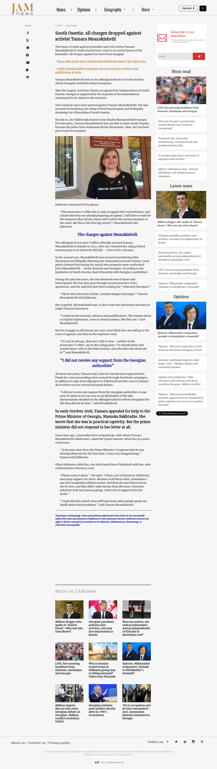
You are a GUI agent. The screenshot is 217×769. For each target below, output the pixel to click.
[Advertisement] (103, 555)
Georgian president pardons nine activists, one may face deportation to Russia (101, 628)
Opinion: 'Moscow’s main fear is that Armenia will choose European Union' (180, 348)
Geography (112, 9)
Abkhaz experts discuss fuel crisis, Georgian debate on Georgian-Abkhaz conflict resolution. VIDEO (67, 713)
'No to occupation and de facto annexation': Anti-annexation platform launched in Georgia (136, 712)
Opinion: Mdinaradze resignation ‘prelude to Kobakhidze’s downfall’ (136, 668)
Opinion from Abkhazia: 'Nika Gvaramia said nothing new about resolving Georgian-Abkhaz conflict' (179, 381)
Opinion (83, 9)
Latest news (181, 186)
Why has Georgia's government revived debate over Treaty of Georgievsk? (176, 125)
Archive (60, 25)
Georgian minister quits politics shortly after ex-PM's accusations (102, 710)
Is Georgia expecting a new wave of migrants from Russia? (178, 157)
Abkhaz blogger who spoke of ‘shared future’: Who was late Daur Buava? (69, 626)
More (146, 9)
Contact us (36, 742)
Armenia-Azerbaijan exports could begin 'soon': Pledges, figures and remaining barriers (178, 364)
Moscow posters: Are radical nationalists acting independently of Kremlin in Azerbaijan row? (136, 628)
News (61, 9)
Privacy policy (59, 742)
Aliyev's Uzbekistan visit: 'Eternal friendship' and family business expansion (178, 173)
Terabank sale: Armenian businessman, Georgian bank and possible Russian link (177, 142)
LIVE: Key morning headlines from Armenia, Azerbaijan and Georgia (68, 668)
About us (18, 742)
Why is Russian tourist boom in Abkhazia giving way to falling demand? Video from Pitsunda (102, 670)
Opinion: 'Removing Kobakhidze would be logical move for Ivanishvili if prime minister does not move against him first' (180, 399)
